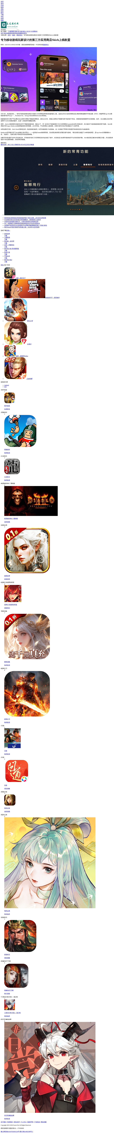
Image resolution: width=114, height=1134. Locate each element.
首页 (2, 1)
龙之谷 (28, 31)
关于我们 (3, 1122)
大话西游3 (34, 31)
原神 (15, 31)
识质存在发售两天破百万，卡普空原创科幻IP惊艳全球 (21, 221)
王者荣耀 (11, 31)
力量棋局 (7, 237)
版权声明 (30, 1122)
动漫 (2, 18)
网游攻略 (7, 33)
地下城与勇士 (21, 31)
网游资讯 (24, 33)
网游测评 (12, 33)
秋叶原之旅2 (8, 260)
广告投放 (37, 1122)
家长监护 (17, 1122)
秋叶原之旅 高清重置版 (11, 248)
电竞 (2, 11)
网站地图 (43, 1122)
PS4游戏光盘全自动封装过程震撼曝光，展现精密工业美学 (22, 219)
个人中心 (23, 1122)
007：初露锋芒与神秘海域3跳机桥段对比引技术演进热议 (22, 223)
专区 (2, 16)
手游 (2, 5)
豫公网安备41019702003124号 (10, 1131)
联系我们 (10, 1122)
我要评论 (46, 44)
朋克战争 (7, 234)
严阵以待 (7, 256)
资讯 (2, 3)
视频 (2, 20)
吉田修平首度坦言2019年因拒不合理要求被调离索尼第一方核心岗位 (25, 225)
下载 (2, 14)
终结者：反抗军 (9, 241)
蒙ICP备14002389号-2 (26, 1131)
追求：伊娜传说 (9, 245)
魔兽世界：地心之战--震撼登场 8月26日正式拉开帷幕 (17, 144)
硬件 (2, 12)
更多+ (8, 230)
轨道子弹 (7, 252)
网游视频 (18, 33)
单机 (2, 9)
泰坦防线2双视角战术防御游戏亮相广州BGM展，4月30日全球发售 (25, 218)
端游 (2, 7)
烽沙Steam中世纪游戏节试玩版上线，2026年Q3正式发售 (21, 227)
